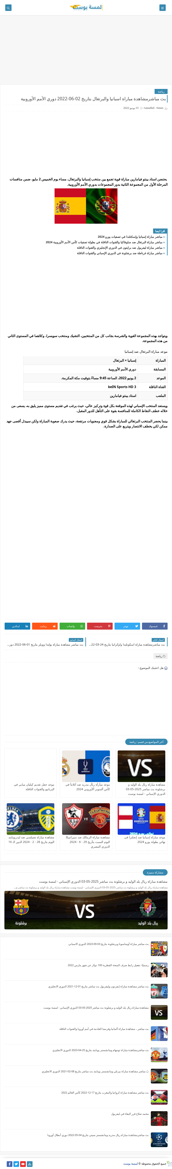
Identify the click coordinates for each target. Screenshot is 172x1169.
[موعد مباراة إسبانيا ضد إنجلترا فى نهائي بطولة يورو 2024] (141, 819)
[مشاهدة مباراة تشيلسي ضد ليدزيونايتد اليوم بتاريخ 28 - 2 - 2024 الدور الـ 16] (30, 819)
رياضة (161, 91)
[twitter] (16, 1164)
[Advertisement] (86, 51)
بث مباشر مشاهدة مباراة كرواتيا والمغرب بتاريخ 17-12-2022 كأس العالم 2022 (105, 1092)
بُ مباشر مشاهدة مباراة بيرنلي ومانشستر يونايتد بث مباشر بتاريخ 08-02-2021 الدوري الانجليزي (95, 1071)
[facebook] (9, 1164)
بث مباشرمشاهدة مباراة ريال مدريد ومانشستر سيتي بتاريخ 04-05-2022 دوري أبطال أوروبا (98, 1135)
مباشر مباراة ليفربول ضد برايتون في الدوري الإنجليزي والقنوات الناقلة (120, 248)
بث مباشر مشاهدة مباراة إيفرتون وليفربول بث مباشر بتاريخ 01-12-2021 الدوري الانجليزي (98, 986)
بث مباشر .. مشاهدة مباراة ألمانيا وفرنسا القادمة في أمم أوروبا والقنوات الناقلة (104, 1029)
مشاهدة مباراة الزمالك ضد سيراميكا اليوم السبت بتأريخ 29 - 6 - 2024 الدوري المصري (88, 841)
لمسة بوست (130, 1163)
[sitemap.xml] (3, 1164)
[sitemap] (30, 1164)
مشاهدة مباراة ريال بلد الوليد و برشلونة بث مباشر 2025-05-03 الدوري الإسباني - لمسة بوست (145, 789)
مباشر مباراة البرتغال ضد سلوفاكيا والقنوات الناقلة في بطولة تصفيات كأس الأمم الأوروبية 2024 (104, 242)
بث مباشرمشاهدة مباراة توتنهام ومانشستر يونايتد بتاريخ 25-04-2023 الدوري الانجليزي (100, 1050)
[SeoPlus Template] (169, 1163)
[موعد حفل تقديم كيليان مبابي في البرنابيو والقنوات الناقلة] (30, 766)
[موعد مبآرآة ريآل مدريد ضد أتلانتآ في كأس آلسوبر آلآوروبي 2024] (86, 766)
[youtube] (23, 1164)
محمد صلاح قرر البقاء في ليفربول (130, 1114)
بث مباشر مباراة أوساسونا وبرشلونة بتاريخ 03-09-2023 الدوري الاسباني (108, 944)
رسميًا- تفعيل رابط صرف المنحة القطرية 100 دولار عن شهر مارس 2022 (108, 965)
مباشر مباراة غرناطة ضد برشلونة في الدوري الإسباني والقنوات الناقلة (120, 253)
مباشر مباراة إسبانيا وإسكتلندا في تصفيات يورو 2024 (130, 237)
